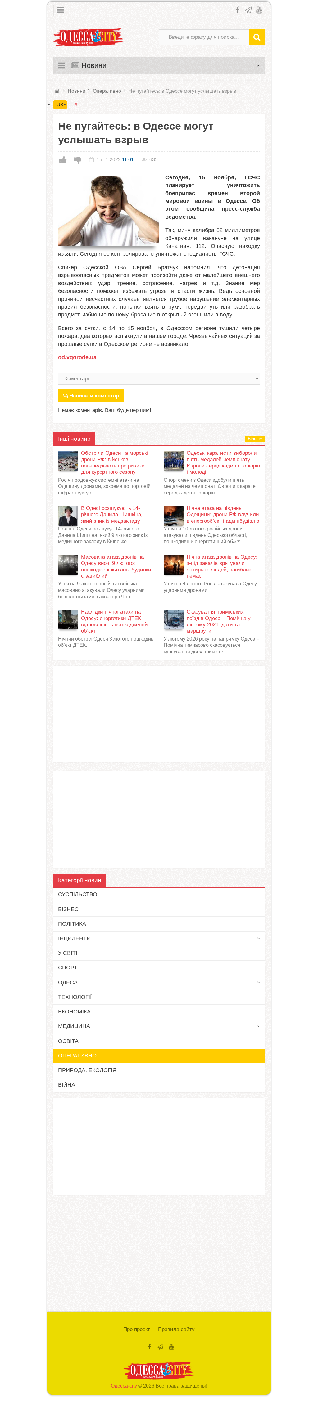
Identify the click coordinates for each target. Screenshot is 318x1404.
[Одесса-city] (89, 37)
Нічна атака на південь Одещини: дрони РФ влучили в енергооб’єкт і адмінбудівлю (223, 514)
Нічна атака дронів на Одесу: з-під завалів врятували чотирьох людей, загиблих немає (222, 566)
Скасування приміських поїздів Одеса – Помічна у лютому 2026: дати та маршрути (219, 621)
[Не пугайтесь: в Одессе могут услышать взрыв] (108, 211)
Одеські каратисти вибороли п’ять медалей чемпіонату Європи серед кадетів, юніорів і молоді (223, 462)
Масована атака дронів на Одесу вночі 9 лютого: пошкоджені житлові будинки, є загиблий (117, 566)
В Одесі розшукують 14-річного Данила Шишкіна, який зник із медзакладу (112, 514)
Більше (255, 438)
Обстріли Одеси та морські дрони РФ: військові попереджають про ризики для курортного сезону (114, 462)
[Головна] (57, 91)
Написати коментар (94, 396)
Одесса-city (124, 1385)
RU (76, 105)
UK (60, 105)
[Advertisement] (159, 714)
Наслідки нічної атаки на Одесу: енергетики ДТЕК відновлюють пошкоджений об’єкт (114, 621)
